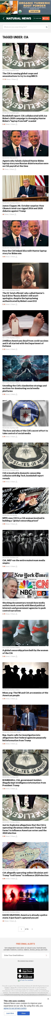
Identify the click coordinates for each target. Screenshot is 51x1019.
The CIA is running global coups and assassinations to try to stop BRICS (20, 74)
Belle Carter (15, 70)
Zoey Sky (14, 515)
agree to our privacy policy (15, 1008)
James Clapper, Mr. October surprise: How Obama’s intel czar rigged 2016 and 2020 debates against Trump (23, 208)
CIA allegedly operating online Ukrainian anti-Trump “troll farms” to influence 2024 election (25, 874)
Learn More (10, 1013)
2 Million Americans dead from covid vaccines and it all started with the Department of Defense (25, 343)
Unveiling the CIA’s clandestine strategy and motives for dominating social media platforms (24, 388)
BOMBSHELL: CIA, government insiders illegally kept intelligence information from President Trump (24, 783)
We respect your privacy (25, 961)
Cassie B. (15, 158)
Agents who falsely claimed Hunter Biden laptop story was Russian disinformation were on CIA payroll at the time (25, 163)
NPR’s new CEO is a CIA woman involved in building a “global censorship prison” (23, 519)
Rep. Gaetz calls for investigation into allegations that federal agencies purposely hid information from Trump (24, 738)
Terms (12, 987)
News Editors (16, 203)
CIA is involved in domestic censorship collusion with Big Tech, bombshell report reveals (23, 476)
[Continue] (46, 955)
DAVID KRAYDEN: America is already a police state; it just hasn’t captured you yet (24, 916)
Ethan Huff (15, 428)
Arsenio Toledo (16, 732)
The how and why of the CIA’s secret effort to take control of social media (25, 432)
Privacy (7, 987)
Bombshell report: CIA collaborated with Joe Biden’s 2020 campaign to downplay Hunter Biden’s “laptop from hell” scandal (24, 118)
